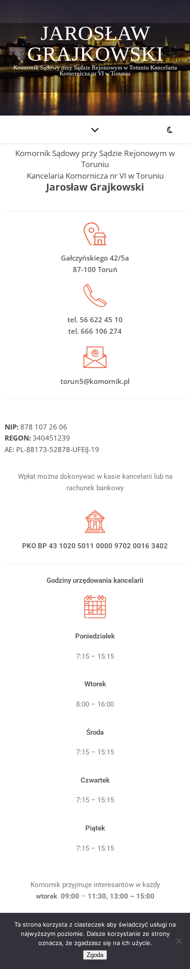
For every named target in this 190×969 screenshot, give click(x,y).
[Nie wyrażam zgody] (178, 941)
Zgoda (95, 955)
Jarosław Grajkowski (95, 43)
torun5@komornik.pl (95, 381)
